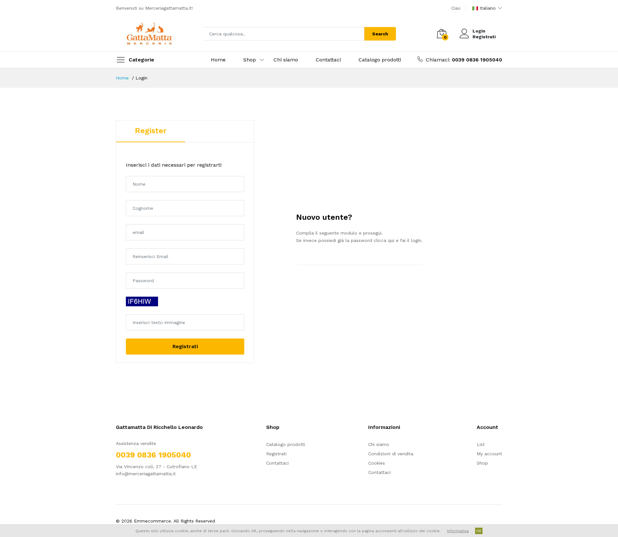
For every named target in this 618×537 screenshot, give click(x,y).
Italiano (488, 8)
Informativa (458, 531)
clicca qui (384, 240)
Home (218, 60)
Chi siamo (286, 60)
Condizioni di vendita (390, 453)
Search (380, 33)
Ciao (456, 8)
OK (479, 531)
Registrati (484, 36)
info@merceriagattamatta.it (146, 473)
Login (479, 30)
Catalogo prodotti (380, 60)
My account (489, 453)
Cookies (376, 463)
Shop (249, 60)
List (481, 444)
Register (150, 130)
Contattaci (328, 60)
